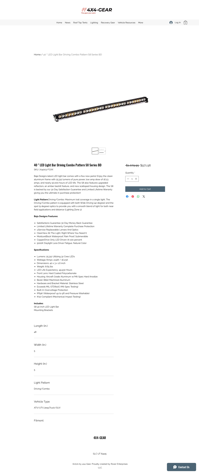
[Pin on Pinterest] (132, 196)
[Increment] (136, 179)
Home (37, 54)
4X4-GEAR (100, 437)
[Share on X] (144, 196)
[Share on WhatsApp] (138, 196)
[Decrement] (128, 179)
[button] (185, 22)
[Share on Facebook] (127, 196)
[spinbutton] (132, 179)
